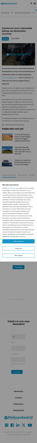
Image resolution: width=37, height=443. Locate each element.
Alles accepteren (18, 241)
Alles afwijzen (19, 255)
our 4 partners (11, 188)
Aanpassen (18, 248)
